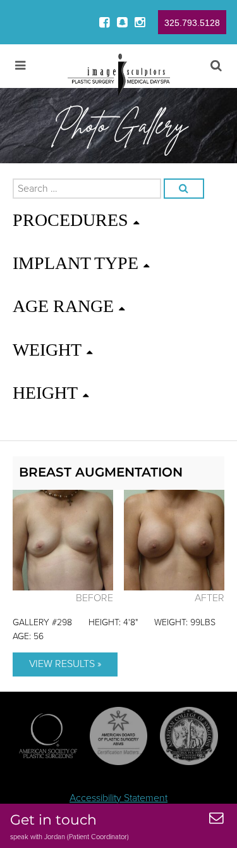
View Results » (65, 664)
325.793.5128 (192, 23)
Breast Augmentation (101, 472)
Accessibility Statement (118, 798)
